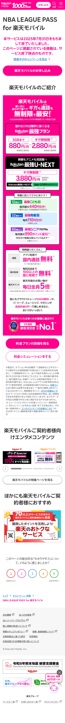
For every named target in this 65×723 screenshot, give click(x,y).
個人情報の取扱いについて (15, 626)
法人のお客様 (25, 615)
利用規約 (33, 636)
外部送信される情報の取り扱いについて (21, 641)
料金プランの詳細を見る (32, 343)
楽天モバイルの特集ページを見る (32, 480)
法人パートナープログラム (14, 620)
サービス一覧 (9, 702)
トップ (5, 596)
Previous (5, 469)
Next (59, 469)
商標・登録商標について (43, 631)
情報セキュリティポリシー (14, 631)
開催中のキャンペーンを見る (30, 59)
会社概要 (7, 615)
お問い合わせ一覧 (29, 702)
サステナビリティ (51, 702)
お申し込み (43, 5)
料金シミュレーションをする (32, 356)
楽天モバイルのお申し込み (32, 70)
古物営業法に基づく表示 (14, 636)
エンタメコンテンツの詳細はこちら (36, 408)
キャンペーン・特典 (22, 596)
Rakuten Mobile (6, 5)
